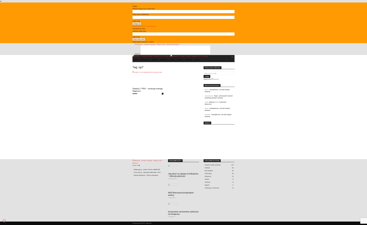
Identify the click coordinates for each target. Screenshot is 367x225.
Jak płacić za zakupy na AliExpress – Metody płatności (183, 175)
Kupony (180, 60)
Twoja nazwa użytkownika (140, 14)
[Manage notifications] (4, 220)
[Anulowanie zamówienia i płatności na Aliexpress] (183, 206)
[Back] (133, 4)
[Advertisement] (175, 50)
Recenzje (163, 60)
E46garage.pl (138, 169)
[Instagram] (134, 165)
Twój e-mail (136, 37)
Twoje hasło (136, 21)
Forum (197, 60)
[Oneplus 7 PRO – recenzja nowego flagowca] (147, 78)
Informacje (144, 60)
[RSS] (135, 165)
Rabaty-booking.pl (139, 175)
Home (136, 60)
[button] (232, 57)
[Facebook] (133, 165)
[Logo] (151, 56)
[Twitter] (137, 165)
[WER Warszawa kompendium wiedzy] (183, 187)
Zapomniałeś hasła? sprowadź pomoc (144, 26)
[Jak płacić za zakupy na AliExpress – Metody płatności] (183, 168)
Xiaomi (172, 60)
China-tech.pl (138, 172)
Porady (154, 60)
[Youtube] (139, 165)
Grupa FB (188, 60)
